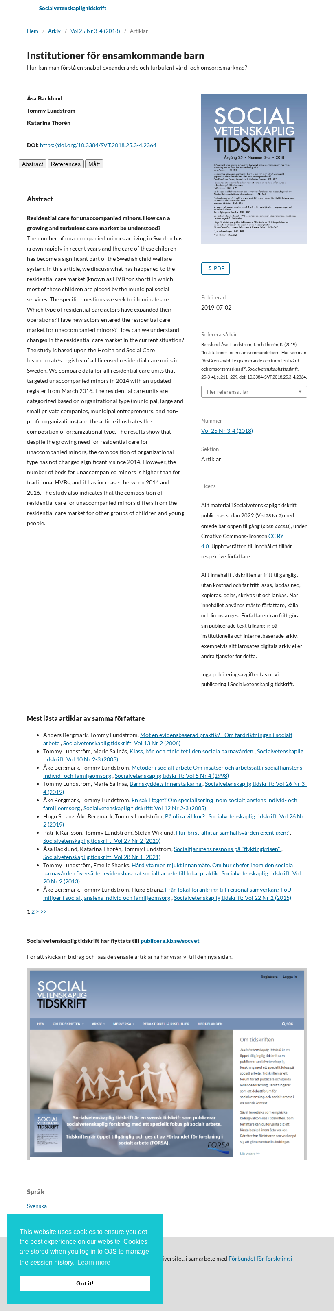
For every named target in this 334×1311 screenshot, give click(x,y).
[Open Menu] (27, 8)
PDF (218, 268)
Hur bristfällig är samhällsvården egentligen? (233, 832)
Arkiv (54, 31)
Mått (94, 164)
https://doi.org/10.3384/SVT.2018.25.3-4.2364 (98, 145)
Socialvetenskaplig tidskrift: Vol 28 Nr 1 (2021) (101, 856)
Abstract (32, 164)
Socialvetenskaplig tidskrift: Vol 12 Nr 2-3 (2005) (145, 808)
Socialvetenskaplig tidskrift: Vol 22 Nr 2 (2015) (232, 897)
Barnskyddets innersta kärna (166, 783)
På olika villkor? (185, 816)
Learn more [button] (93, 1262)
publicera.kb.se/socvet (170, 940)
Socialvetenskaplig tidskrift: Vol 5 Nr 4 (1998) (172, 775)
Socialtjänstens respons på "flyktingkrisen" (227, 848)
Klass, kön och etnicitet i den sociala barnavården (192, 751)
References (66, 164)
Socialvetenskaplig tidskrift (72, 8)
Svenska (37, 1205)
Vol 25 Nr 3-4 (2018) (95, 31)
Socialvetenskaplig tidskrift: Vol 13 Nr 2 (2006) (121, 742)
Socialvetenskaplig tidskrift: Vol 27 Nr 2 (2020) (101, 840)
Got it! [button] (85, 1283)
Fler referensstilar (227, 391)
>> (43, 911)
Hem (32, 31)
